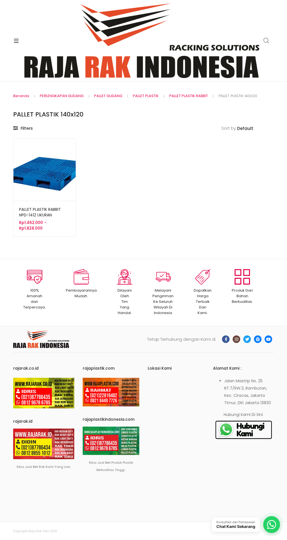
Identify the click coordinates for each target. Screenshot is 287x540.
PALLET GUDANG (108, 96)
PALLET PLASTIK (146, 96)
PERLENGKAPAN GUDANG (62, 96)
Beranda (21, 96)
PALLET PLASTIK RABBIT (188, 96)
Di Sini (257, 414)
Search (266, 41)
